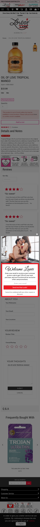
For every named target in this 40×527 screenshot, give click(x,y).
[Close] (37, 234)
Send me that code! (20, 287)
